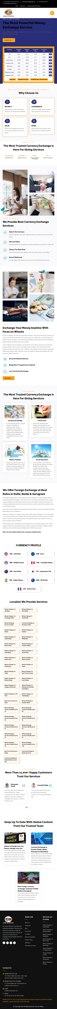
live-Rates (27, 934)
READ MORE (8, 378)
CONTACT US (8, 40)
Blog (26, 928)
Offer (17, 6)
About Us (27, 922)
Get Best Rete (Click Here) (33, 6)
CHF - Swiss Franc (29, 589)
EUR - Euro (40, 554)
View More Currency (23, 79)
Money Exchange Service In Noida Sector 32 (11, 735)
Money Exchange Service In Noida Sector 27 (11, 726)
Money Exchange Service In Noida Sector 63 (11, 718)
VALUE (7, 126)
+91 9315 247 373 (43, 1)
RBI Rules (27, 942)
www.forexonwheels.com (11, 3)
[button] (27, 807)
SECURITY (8, 107)
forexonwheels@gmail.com (28, 1)
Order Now (12, 79)
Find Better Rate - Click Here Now (39, 79)
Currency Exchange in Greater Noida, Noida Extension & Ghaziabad (39, 849)
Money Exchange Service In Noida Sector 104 (28, 744)
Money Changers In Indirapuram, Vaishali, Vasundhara (28, 687)
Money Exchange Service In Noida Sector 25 (11, 744)
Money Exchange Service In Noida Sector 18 (11, 709)
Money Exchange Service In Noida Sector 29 (28, 726)
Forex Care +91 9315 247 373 (12, 1)
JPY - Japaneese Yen (43, 571)
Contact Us (22, 6)
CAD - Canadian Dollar (44, 562)
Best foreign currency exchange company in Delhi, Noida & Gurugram (28, 889)
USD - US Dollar (15, 554)
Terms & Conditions (30, 937)
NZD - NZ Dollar (42, 580)
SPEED (33, 126)
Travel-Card (28, 931)
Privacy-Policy (29, 940)
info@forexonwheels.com (11, 990)
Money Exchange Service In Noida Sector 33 (28, 735)
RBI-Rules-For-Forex (30, 945)
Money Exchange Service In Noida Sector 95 (28, 718)
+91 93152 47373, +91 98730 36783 (14, 995)
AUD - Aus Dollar (15, 571)
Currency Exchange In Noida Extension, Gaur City (11, 759)
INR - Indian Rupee (16, 580)
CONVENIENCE (36, 107)
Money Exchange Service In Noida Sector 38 (28, 709)
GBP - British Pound (17, 562)
